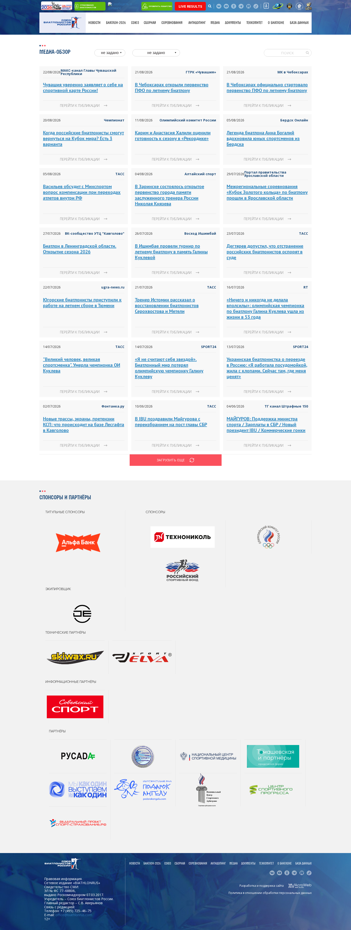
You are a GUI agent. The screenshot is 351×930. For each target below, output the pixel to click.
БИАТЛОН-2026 (116, 23)
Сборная (150, 23)
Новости (94, 23)
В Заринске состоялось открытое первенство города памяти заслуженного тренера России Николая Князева (169, 195)
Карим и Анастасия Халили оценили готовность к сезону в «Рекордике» (173, 135)
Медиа (215, 23)
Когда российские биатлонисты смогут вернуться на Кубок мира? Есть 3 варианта (83, 138)
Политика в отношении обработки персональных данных (270, 893)
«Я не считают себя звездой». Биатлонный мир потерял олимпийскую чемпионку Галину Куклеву (169, 367)
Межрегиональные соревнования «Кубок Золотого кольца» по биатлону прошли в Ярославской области (267, 192)
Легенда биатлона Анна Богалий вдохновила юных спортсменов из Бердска (263, 138)
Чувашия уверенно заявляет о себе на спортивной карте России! (83, 87)
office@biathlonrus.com (73, 915)
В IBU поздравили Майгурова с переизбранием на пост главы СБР (171, 421)
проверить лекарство (160, 6)
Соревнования (171, 23)
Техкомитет (254, 23)
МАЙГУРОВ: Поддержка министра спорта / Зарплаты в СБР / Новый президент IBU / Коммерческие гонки (266, 424)
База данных (299, 23)
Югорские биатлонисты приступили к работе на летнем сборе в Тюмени (82, 302)
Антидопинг (197, 23)
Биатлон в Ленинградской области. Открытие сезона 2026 (79, 249)
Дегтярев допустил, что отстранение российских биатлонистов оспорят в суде (265, 251)
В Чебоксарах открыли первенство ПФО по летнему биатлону (171, 87)
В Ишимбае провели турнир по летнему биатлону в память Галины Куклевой (171, 251)
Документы (233, 23)
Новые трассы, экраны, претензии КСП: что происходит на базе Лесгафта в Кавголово (83, 424)
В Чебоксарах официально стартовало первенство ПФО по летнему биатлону (267, 87)
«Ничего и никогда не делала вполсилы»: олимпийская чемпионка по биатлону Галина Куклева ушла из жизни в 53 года (265, 308)
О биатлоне (276, 23)
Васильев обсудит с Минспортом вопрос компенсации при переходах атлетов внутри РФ (82, 192)
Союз (135, 23)
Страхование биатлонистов (88, 6)
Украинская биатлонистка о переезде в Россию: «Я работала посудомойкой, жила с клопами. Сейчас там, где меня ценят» (267, 367)
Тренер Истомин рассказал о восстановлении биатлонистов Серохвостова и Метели (167, 305)
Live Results (190, 6)
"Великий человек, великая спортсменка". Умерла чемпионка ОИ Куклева (81, 365)
